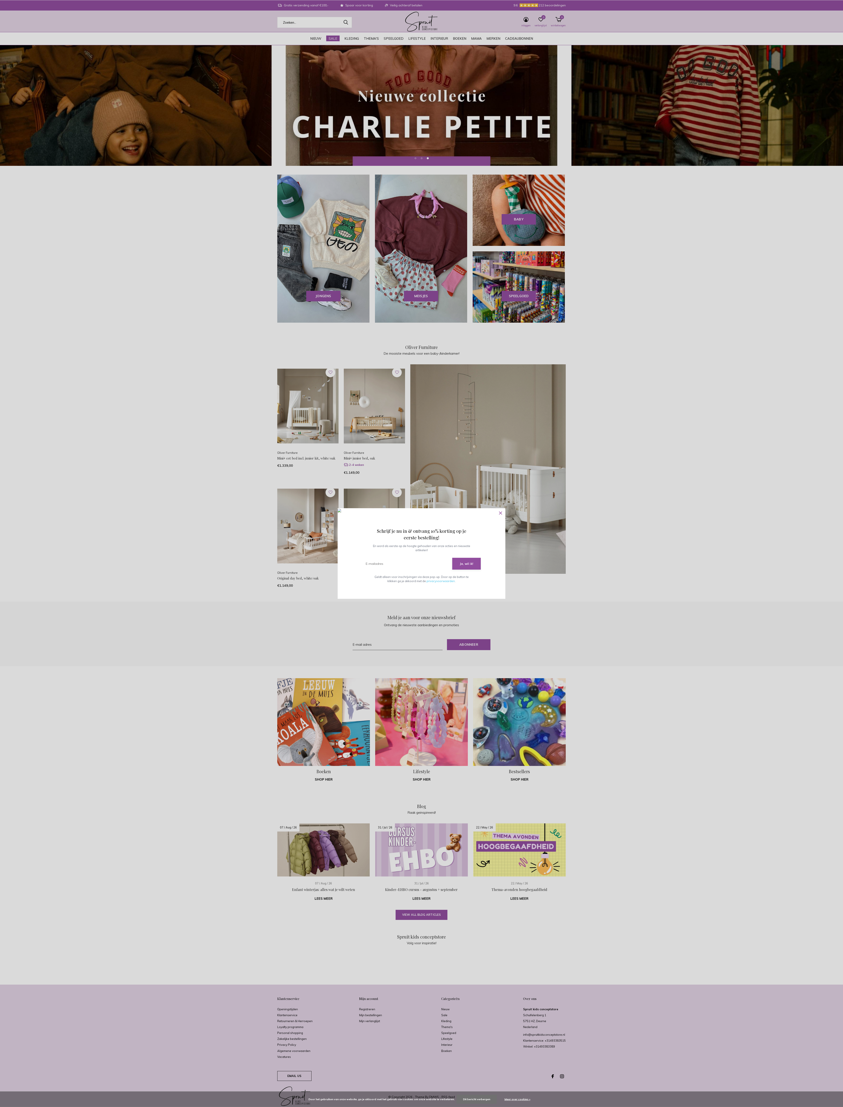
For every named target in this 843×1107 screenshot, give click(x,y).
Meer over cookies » (517, 1099)
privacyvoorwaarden (441, 581)
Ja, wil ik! (466, 563)
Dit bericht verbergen (476, 1099)
